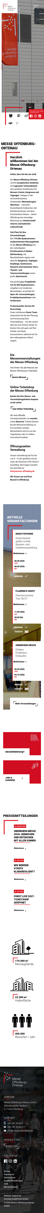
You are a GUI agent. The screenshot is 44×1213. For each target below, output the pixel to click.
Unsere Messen (19, 377)
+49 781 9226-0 (15, 1123)
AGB (6, 1184)
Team (12, 124)
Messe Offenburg (20, 124)
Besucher (12, 116)
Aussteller (20, 116)
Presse (28, 116)
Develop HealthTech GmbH (16, 1199)
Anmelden (11, 1146)
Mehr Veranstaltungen (25, 703)
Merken (18, 576)
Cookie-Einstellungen (13, 1180)
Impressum (9, 1174)
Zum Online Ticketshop (23, 409)
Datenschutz (9, 1177)
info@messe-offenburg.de (22, 471)
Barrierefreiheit (10, 1187)
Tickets (18, 631)
